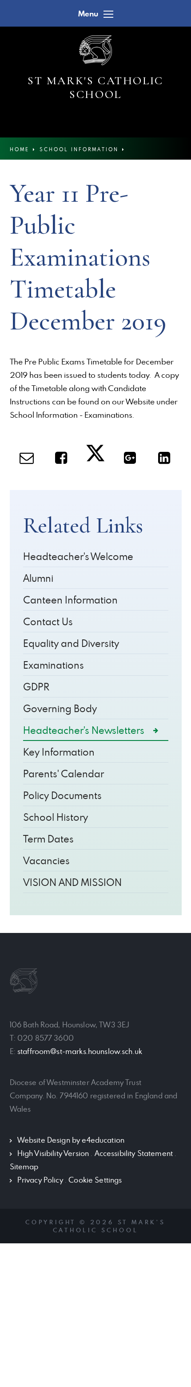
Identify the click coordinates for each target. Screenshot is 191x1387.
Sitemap (24, 1167)
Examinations (53, 664)
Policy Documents (62, 795)
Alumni (38, 578)
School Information (79, 149)
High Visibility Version (53, 1153)
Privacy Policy (40, 1180)
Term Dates (48, 838)
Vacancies (46, 860)
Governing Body (60, 708)
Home (19, 149)
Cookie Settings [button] (95, 1180)
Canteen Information (70, 599)
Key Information (59, 751)
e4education (103, 1140)
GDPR (36, 686)
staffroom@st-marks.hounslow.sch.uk (79, 1051)
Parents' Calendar (63, 773)
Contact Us (48, 621)
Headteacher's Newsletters (83, 730)
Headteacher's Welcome (78, 556)
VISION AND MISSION (72, 882)
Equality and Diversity (71, 643)
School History (55, 817)
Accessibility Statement (134, 1153)
